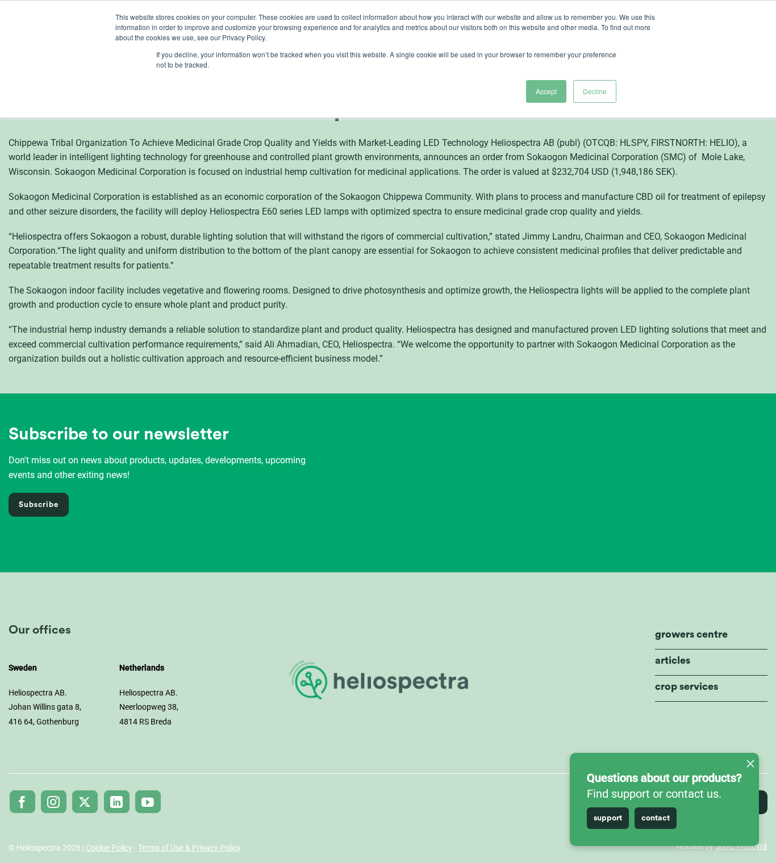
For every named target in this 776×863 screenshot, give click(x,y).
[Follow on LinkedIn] (117, 801)
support (608, 818)
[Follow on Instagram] (53, 801)
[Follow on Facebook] (22, 801)
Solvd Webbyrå (741, 846)
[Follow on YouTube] (148, 801)
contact (655, 818)
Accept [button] (546, 91)
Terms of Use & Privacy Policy (189, 847)
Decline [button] (595, 91)
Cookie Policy (109, 847)
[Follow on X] (85, 801)
